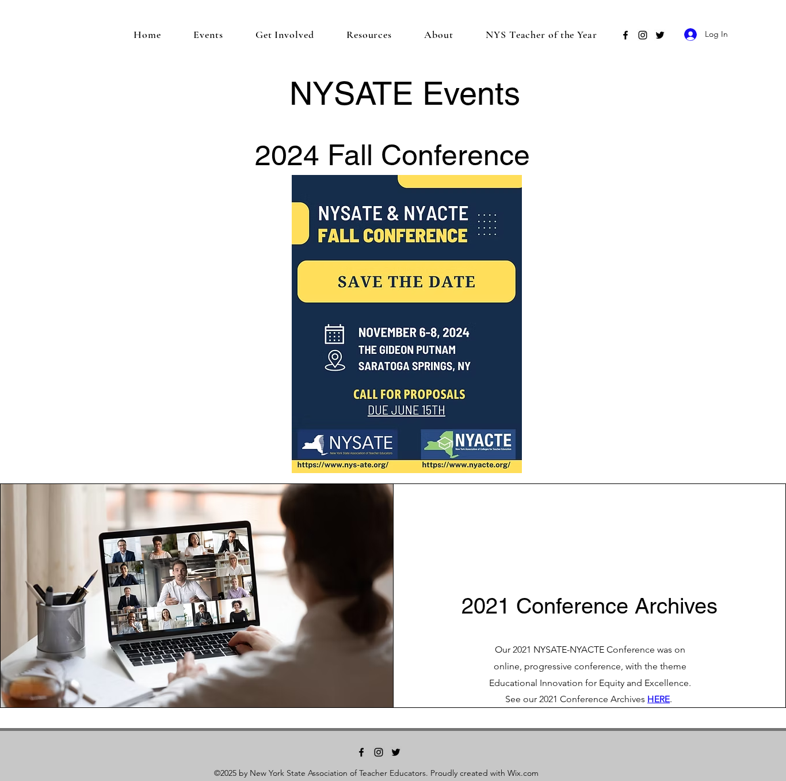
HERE (658, 699)
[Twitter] (660, 35)
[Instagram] (642, 35)
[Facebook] (625, 35)
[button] (208, 34)
